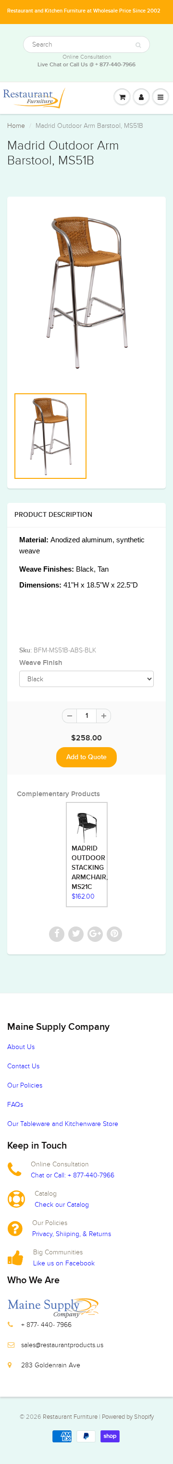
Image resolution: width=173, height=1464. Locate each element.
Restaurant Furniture (71, 1417)
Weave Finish (40, 662)
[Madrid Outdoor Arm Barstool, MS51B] (86, 291)
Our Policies (24, 1085)
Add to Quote (86, 757)
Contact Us (23, 1066)
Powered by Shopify (128, 1417)
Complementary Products (58, 794)
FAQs (15, 1105)
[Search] (138, 45)
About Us (21, 1047)
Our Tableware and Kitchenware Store (62, 1124)
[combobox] (86, 44)
